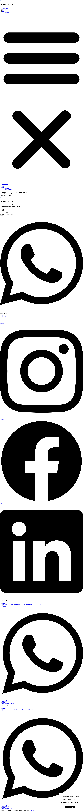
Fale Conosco (7, 12)
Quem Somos (5, 8)
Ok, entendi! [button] (70, 807)
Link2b (32, 810)
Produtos (4, 9)
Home (3, 7)
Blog (3, 10)
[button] (41, 98)
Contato (3, 11)
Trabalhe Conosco (8, 13)
